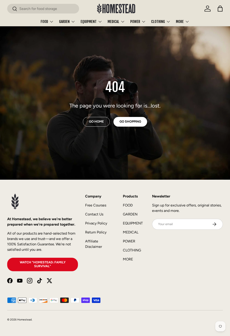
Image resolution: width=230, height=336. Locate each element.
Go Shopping (130, 121)
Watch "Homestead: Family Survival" (43, 264)
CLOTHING (132, 250)
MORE (128, 259)
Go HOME (96, 121)
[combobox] (43, 8)
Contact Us (94, 214)
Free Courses (95, 205)
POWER (129, 241)
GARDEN (130, 214)
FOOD (128, 205)
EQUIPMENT (133, 223)
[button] (220, 8)
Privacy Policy (96, 223)
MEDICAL (130, 232)
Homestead (24, 319)
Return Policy (95, 232)
